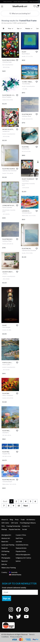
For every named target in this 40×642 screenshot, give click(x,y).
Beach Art (4, 541)
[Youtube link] (28, 619)
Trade (23, 519)
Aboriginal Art (6, 535)
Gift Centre (5, 523)
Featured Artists (21, 548)
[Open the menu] (2, 6)
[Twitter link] (20, 619)
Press (17, 519)
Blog (11, 519)
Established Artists (22, 545)
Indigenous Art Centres (23, 558)
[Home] (20, 6)
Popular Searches (14, 529)
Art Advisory (31, 519)
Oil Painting (5, 551)
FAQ (3, 526)
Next (25, 505)
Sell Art (18, 561)
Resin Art (4, 561)
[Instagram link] (12, 612)
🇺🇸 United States (15, 574)
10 (19, 505)
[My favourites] (34, 6)
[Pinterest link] (28, 612)
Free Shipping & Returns (28, 523)
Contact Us (26, 526)
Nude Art (4, 548)
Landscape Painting (7, 545)
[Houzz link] (12, 619)
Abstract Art (5, 538)
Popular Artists (21, 551)
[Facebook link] (20, 612)
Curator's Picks (21, 535)
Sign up (6, 598)
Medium (27, 28)
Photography (5, 558)
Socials (24, 529)
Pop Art (4, 554)
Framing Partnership (13, 526)
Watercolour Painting (8, 567)
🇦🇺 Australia (13, 572)
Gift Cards (14, 523)
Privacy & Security (16, 637)
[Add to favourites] (17, 60)
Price (9, 28)
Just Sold (19, 541)
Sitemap (4, 529)
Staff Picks (19, 538)
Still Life (4, 564)
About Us (4, 519)
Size (18, 28)
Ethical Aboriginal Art (23, 554)
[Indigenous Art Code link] (20, 625)
